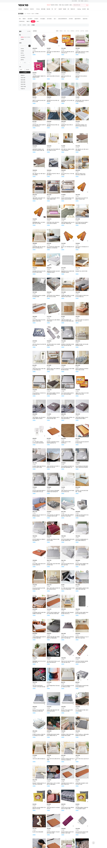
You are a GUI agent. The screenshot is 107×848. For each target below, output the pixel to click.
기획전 (60, 5)
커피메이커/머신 (21, 21)
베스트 (63, 5)
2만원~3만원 (23, 82)
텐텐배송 (25, 37)
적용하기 (25, 72)
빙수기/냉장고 (49, 18)
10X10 (23, 5)
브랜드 (70, 5)
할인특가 (67, 5)
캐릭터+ (56, 5)
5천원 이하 (22, 75)
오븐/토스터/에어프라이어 (62, 18)
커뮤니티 (48, 5)
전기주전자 (71, 18)
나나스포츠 (22, 55)
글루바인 (22, 59)
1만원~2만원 (23, 79)
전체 (19, 18)
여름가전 (24, 18)
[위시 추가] (44, 46)
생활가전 (28, 21)
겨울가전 (32, 13)
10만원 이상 (23, 88)
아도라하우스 (23, 57)
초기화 (29, 31)
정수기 (38, 21)
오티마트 (22, 48)
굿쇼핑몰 (22, 50)
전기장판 (36, 13)
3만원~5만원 (23, 84)
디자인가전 (28, 13)
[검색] (87, 5)
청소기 (55, 18)
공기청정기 (36, 18)
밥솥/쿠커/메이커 (77, 18)
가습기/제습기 (30, 18)
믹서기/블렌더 (42, 18)
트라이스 (22, 53)
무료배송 (22, 39)
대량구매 (52, 5)
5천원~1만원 (23, 77)
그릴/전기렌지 (85, 18)
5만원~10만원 (23, 86)
